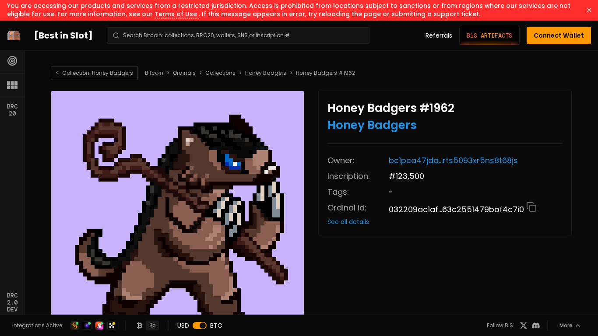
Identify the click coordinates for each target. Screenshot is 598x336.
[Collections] (12, 85)
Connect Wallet (559, 35)
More (566, 325)
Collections (220, 73)
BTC (216, 325)
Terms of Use (177, 14)
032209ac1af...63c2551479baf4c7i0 (457, 209)
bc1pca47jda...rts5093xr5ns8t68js (453, 160)
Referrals (439, 35)
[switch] (200, 325)
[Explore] (12, 61)
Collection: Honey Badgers (94, 73)
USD (183, 325)
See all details (348, 221)
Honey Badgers (265, 73)
